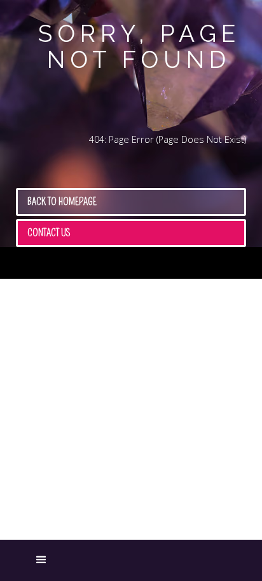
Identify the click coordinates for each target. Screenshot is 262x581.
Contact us (49, 233)
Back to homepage (62, 202)
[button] (22, 560)
